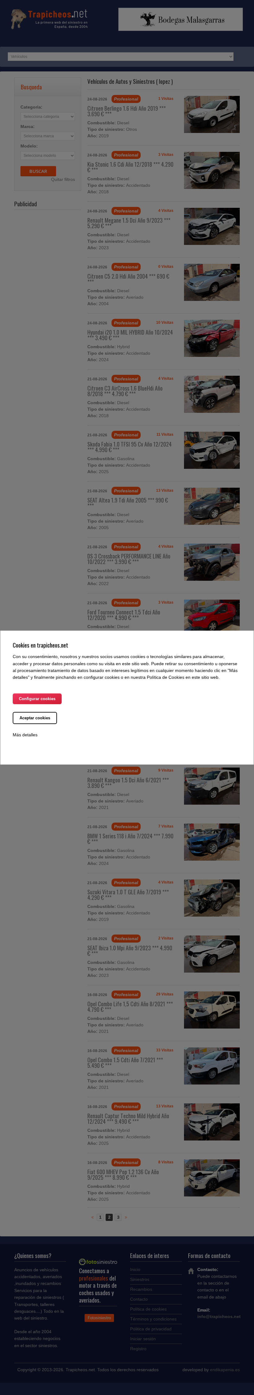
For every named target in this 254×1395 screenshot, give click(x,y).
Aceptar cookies (35, 718)
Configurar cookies (37, 698)
